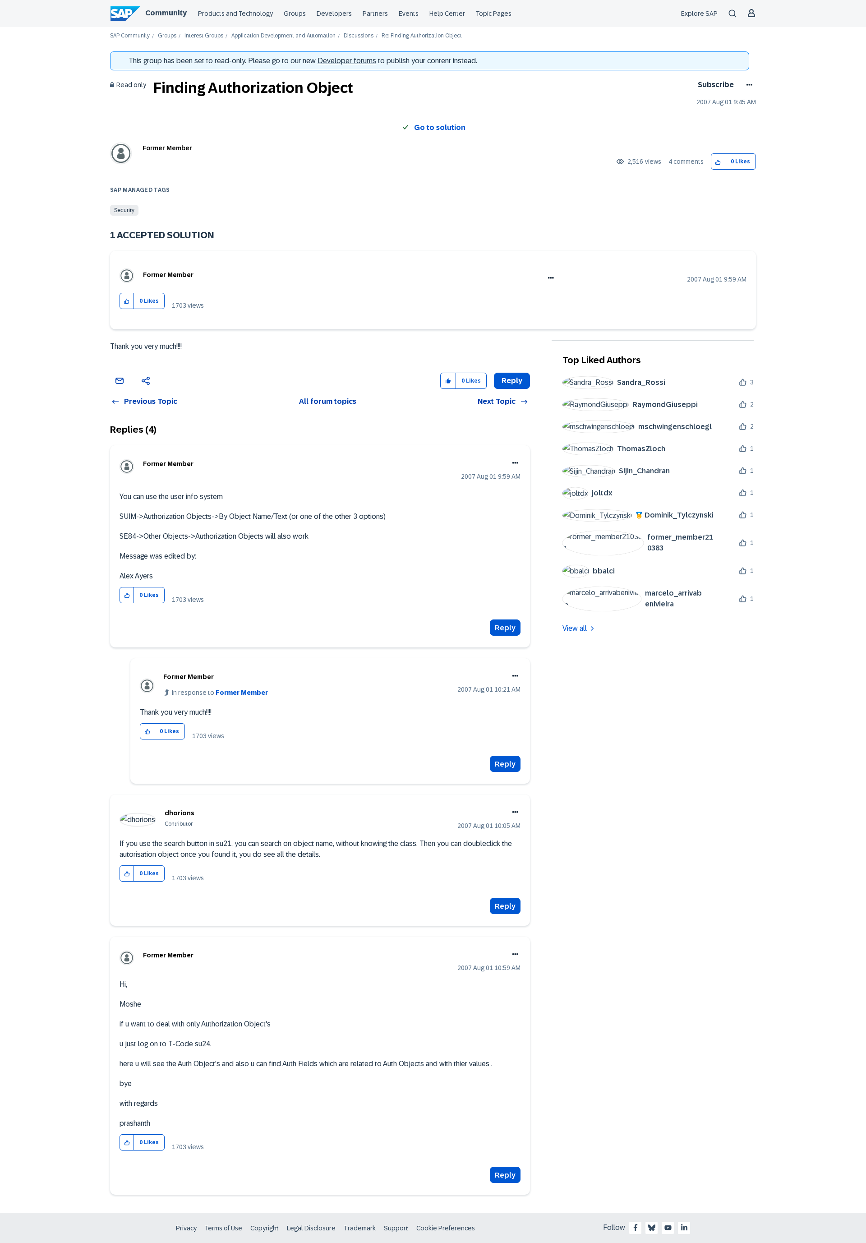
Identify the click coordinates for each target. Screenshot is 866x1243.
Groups (295, 13)
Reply (505, 628)
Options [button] (747, 84)
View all (574, 628)
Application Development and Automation (283, 36)
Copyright (264, 1228)
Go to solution (439, 127)
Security (124, 210)
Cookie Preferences (445, 1228)
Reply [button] (512, 380)
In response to (220, 692)
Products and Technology (235, 13)
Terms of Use (223, 1228)
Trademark (360, 1228)
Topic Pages (493, 13)
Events (409, 13)
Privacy (186, 1228)
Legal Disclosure (311, 1228)
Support (396, 1228)
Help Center (447, 13)
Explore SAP (699, 13)
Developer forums (347, 61)
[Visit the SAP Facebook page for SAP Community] (635, 1227)
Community (166, 13)
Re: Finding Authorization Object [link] (422, 36)
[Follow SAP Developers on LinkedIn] (684, 1227)
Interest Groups (203, 36)
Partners (375, 13)
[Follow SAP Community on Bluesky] (651, 1227)
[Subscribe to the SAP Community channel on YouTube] (668, 1227)
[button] (718, 162)
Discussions (358, 36)
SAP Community (130, 36)
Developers (334, 13)
